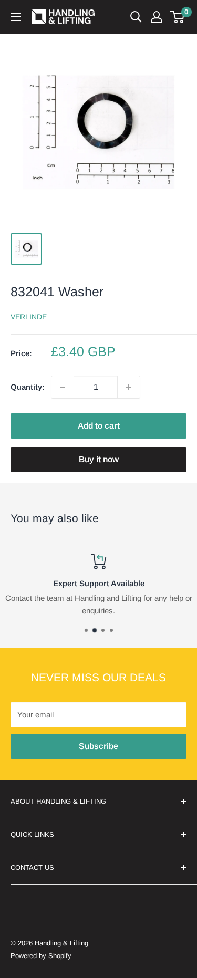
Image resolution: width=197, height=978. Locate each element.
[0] (177, 17)
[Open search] (136, 17)
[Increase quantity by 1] (129, 387)
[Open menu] (16, 17)
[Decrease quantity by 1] (62, 387)
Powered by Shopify (41, 956)
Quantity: (28, 386)
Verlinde (29, 317)
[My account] (156, 17)
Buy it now (99, 459)
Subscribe (98, 746)
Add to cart (99, 425)
